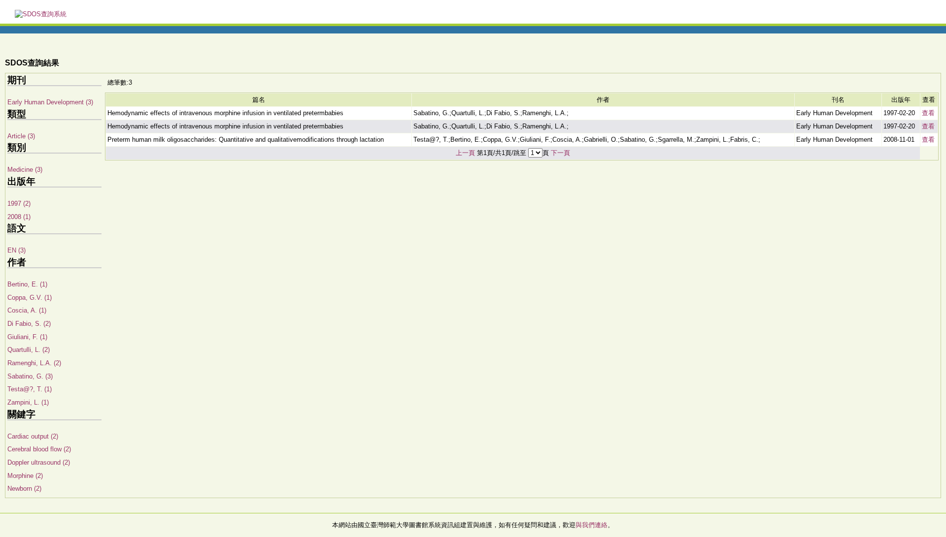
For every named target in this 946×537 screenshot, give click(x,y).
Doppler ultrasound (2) (38, 462)
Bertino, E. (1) (27, 284)
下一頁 (560, 153)
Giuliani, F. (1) (27, 337)
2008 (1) (19, 217)
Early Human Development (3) (50, 102)
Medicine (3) (24, 169)
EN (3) (16, 250)
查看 (928, 113)
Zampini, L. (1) (28, 402)
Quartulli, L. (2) (28, 349)
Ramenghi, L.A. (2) (34, 363)
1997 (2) (19, 203)
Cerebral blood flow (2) (39, 449)
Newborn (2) (24, 488)
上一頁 (465, 153)
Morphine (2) (25, 475)
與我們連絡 (591, 525)
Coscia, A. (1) (26, 310)
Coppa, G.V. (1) (29, 297)
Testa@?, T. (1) (29, 389)
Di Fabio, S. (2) (29, 323)
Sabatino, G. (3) (30, 376)
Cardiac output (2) (32, 436)
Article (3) (21, 136)
